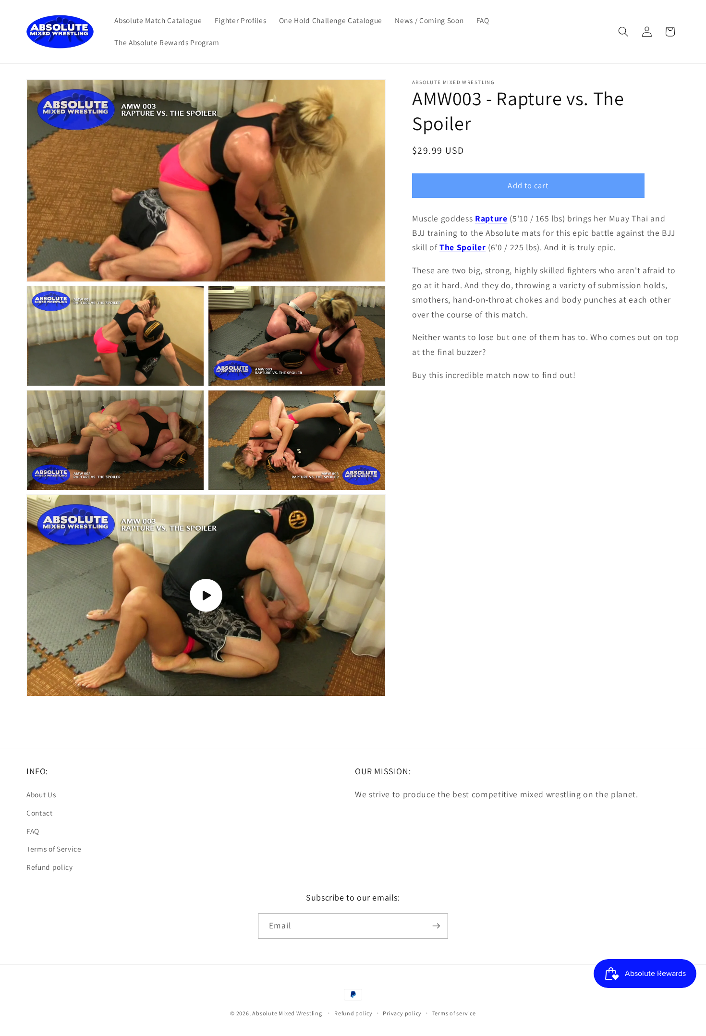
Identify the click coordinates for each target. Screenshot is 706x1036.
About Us (41, 794)
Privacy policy (402, 1013)
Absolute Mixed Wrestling (287, 1013)
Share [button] (431, 407)
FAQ (32, 830)
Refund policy (49, 866)
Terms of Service (54, 848)
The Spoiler (462, 247)
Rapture (491, 217)
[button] (623, 31)
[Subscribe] (436, 926)
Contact (39, 812)
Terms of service (454, 1013)
